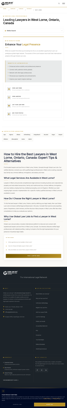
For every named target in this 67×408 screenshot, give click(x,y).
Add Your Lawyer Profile (41, 312)
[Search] (59, 3)
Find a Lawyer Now (33, 255)
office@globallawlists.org (11, 312)
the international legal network (22, 293)
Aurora (23, 139)
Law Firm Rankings (40, 316)
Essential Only (17, 404)
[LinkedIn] (46, 370)
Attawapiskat (15, 139)
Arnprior (60, 134)
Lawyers (12, 8)
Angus (53, 134)
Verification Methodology (42, 303)
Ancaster (46, 134)
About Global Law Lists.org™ (42, 293)
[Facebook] (37, 370)
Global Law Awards (40, 321)
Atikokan (6, 139)
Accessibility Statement (41, 326)
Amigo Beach (37, 134)
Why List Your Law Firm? (42, 298)
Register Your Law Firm (41, 307)
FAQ (37, 330)
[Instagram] (42, 370)
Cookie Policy (47, 398)
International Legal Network (35, 277)
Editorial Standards (40, 344)
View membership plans (10, 380)
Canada (21, 8)
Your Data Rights (40, 339)
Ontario (29, 8)
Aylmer (30, 139)
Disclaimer (38, 335)
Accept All (49, 404)
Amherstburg (27, 134)
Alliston (18, 134)
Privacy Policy (56, 398)
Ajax (5, 134)
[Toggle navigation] (64, 3)
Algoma (11, 134)
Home (4, 8)
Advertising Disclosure (41, 349)
